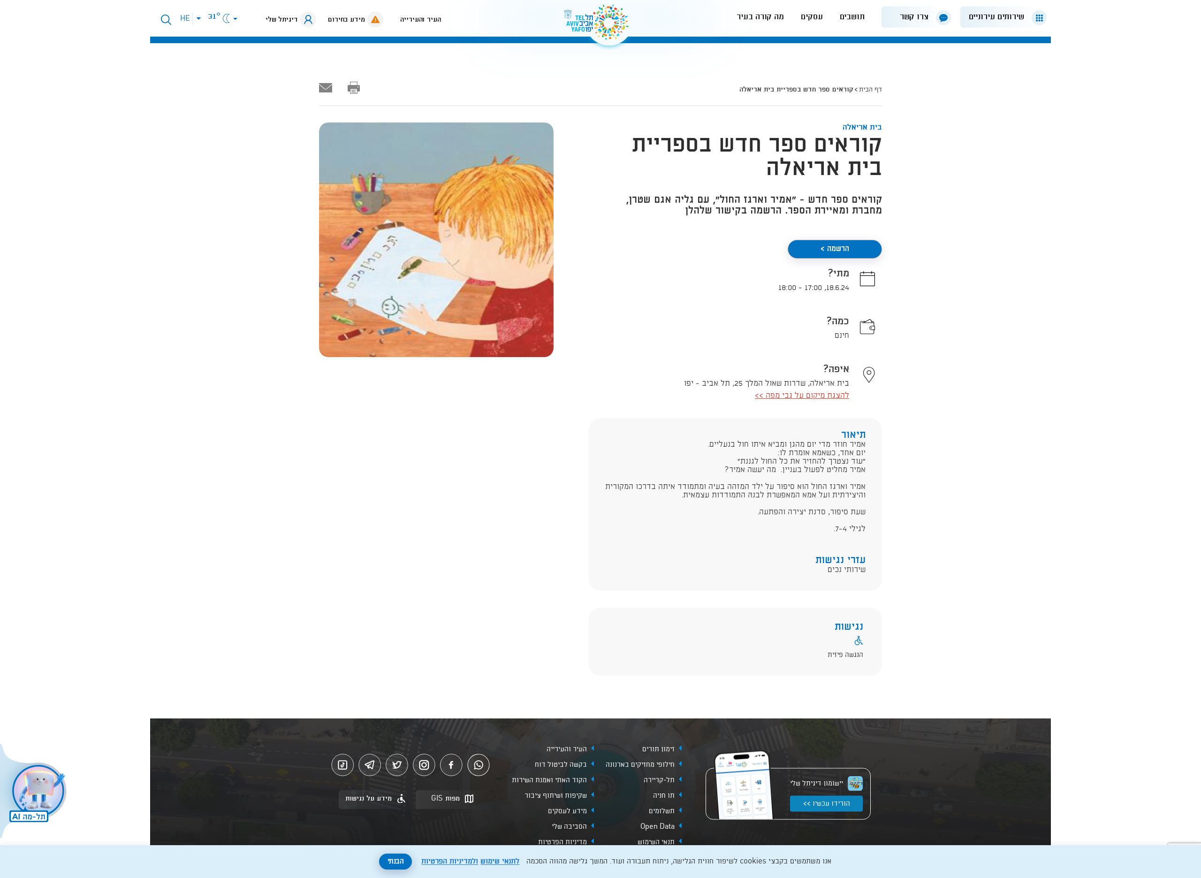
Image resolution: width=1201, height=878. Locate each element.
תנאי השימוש (656, 842)
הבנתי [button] (396, 861)
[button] (999, 17)
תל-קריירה (659, 780)
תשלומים (662, 811)
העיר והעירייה (567, 749)
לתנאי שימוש (499, 861)
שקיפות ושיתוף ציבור (555, 796)
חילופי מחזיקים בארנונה (640, 765)
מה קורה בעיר (760, 17)
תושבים (852, 17)
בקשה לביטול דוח (561, 765)
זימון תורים (658, 749)
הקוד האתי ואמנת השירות (549, 780)
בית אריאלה (862, 127)
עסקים (812, 17)
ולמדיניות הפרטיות (449, 861)
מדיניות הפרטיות (562, 842)
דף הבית (870, 89)
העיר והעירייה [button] (420, 19)
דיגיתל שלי (282, 19)
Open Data (657, 827)
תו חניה (664, 796)
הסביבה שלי (569, 827)
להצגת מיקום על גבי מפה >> (802, 396)
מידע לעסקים (567, 811)
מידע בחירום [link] (346, 19)
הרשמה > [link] (835, 249)
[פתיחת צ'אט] (34, 792)
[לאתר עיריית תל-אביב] (600, 26)
